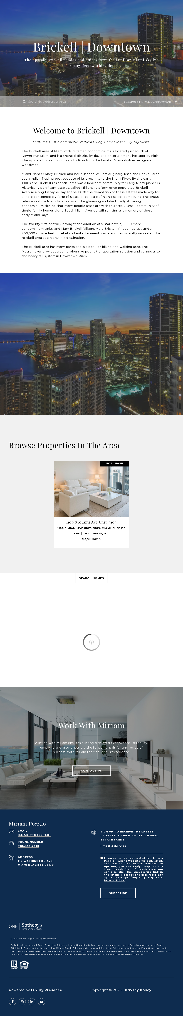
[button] (150, 101)
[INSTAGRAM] (22, 1001)
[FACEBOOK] (12, 1001)
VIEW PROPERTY (91, 504)
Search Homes (91, 578)
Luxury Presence (46, 990)
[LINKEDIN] (31, 1001)
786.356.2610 (28, 846)
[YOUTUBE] (41, 1001)
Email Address (113, 846)
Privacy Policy (114, 880)
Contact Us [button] (91, 770)
